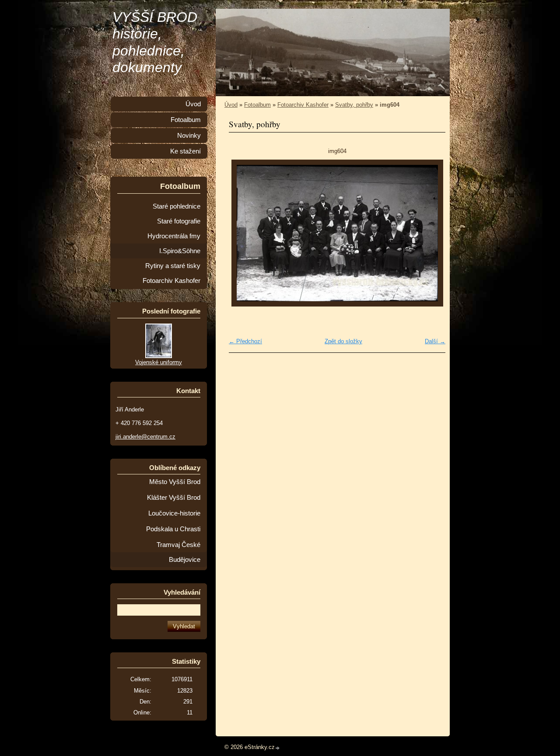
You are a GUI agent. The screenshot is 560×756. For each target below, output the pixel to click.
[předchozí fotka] (243, 233)
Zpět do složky (343, 341)
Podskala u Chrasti (173, 529)
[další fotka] (431, 233)
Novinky (189, 135)
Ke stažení (185, 151)
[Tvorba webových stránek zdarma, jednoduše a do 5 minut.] (278, 748)
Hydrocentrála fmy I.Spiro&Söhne (173, 243)
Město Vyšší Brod (174, 481)
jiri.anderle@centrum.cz (145, 436)
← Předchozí (245, 341)
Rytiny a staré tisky (172, 265)
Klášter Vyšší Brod (173, 497)
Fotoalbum (257, 104)
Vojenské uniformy (158, 362)
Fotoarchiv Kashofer (303, 104)
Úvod (231, 104)
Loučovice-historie (174, 513)
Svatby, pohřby (354, 104)
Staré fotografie (178, 221)
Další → (435, 341)
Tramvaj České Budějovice (178, 552)
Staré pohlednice (176, 206)
